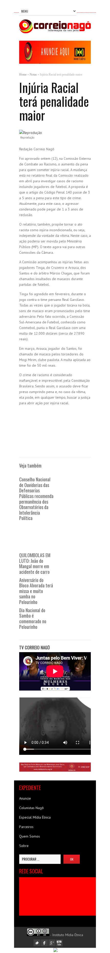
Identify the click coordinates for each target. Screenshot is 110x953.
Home (23, 74)
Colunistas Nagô (31, 808)
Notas (33, 74)
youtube (59, 942)
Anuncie (25, 798)
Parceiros (26, 826)
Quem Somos (29, 836)
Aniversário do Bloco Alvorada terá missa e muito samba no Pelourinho (36, 591)
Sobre (24, 845)
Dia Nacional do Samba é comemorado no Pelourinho (32, 618)
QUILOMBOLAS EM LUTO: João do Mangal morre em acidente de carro (34, 563)
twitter (37, 942)
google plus (51, 942)
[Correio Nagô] (55, 32)
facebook (44, 942)
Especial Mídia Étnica (35, 817)
